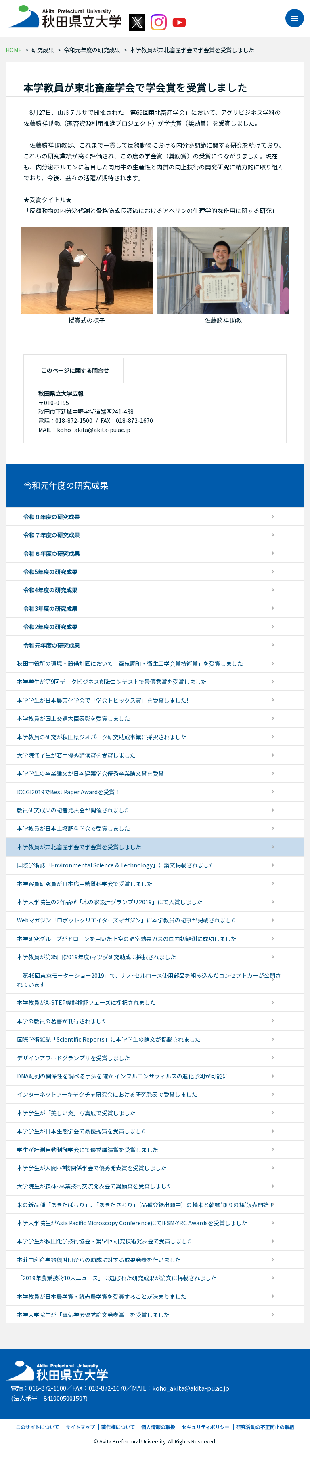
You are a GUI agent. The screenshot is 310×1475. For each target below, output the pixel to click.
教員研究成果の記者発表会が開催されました (73, 810)
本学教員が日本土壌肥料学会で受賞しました (73, 828)
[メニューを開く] (290, 18)
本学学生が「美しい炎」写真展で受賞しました (76, 1113)
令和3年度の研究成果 (50, 608)
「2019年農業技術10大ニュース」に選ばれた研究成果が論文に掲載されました (117, 1278)
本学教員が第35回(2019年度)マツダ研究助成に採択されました (96, 957)
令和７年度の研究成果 (51, 535)
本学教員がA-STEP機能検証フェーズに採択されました (86, 1002)
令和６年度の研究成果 (51, 553)
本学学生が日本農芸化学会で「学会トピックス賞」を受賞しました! (102, 700)
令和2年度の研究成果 (50, 626)
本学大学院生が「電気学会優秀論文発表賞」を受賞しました (93, 1314)
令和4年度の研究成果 (50, 590)
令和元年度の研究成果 (92, 50)
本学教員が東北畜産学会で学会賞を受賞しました (79, 847)
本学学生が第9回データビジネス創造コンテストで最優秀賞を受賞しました (112, 681)
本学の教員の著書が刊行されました (62, 1021)
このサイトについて (37, 1426)
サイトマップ (80, 1426)
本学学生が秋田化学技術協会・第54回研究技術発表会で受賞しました (105, 1241)
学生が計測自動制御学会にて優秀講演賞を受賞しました (87, 1150)
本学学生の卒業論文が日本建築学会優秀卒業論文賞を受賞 (90, 773)
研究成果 (42, 50)
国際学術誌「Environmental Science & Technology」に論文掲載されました (116, 865)
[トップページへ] (57, 1368)
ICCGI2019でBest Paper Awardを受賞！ (68, 792)
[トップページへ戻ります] (64, 14)
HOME (14, 50)
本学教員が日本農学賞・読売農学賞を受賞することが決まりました (101, 1296)
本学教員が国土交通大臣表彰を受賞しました (73, 718)
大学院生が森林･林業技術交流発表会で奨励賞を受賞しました (94, 1186)
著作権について (118, 1426)
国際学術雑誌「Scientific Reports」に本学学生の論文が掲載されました (109, 1039)
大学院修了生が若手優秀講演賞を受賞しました (76, 755)
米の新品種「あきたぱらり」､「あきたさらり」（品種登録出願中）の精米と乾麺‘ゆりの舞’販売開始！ (145, 1205)
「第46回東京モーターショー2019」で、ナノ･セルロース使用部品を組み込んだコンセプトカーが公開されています (149, 979)
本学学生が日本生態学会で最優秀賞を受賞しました (82, 1131)
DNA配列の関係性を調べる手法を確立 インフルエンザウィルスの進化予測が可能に (122, 1076)
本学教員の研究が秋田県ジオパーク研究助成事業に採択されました (101, 737)
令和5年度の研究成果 (50, 572)
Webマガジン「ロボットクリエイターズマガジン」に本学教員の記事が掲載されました (127, 920)
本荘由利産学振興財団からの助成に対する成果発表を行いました (99, 1260)
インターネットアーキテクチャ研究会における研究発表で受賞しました (107, 1094)
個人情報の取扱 (158, 1426)
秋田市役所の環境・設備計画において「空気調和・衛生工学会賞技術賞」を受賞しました (130, 663)
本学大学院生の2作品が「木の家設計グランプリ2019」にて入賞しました (110, 902)
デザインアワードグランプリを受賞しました (73, 1058)
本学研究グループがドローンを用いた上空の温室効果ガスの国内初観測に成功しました (127, 939)
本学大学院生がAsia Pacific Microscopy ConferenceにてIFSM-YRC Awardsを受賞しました (132, 1223)
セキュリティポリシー (206, 1426)
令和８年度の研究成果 (51, 517)
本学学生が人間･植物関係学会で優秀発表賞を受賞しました (92, 1168)
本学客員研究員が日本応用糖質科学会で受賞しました (85, 884)
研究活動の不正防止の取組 (265, 1426)
